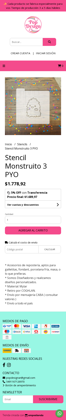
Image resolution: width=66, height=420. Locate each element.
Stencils (22, 144)
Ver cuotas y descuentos (23, 204)
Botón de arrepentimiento (20, 385)
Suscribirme (48, 399)
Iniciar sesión (45, 53)
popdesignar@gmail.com (20, 377)
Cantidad (9, 214)
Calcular (49, 249)
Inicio (9, 144)
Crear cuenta (20, 53)
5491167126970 (14, 381)
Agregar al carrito (33, 230)
